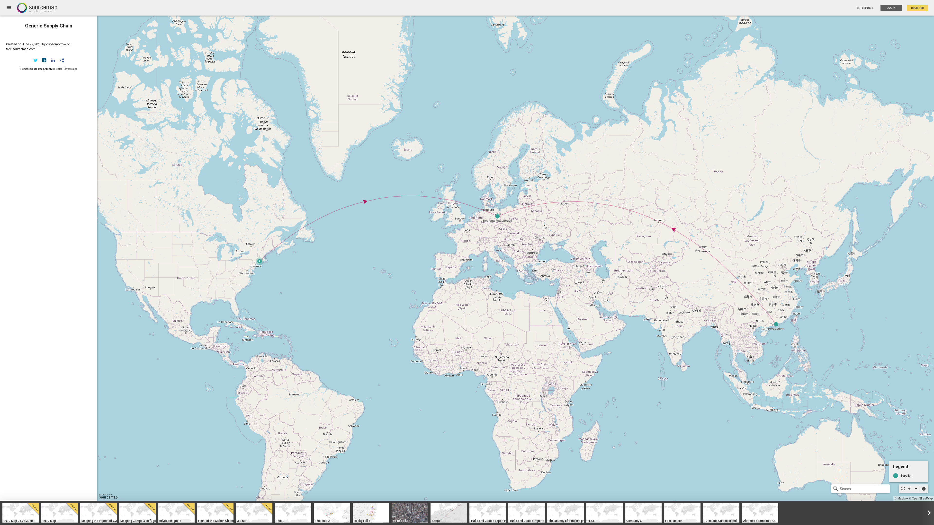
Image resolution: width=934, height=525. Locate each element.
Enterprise (865, 7)
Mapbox (903, 498)
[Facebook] (44, 60)
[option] (20, 513)
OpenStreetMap (922, 498)
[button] (923, 488)
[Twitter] (35, 60)
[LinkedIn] (53, 60)
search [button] (836, 489)
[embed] (61, 60)
